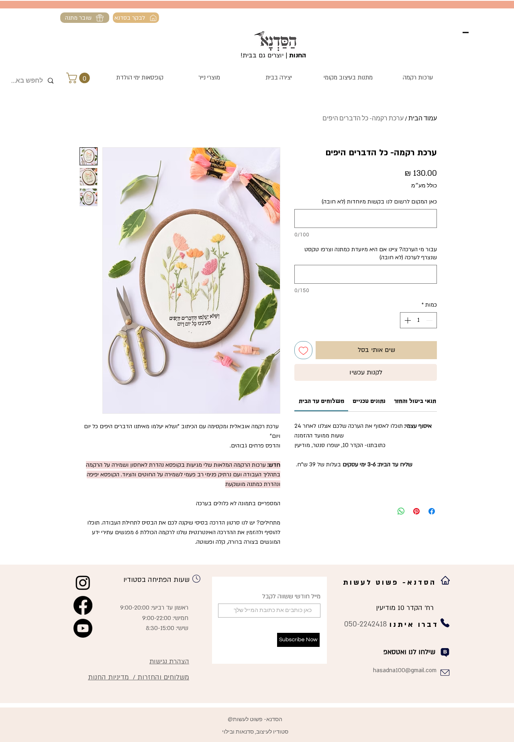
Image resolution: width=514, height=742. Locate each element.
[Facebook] (82, 605)
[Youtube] (82, 628)
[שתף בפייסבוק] (431, 511)
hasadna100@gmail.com (404, 670)
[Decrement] (430, 320)
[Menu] (466, 32)
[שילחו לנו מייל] (445, 673)
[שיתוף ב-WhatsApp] (401, 511)
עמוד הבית (422, 118)
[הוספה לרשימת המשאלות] (303, 350)
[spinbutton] (418, 320)
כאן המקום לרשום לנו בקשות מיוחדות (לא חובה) (379, 201)
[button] (79, 78)
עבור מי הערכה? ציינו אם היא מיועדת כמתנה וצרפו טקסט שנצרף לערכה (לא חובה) (370, 253)
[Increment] (406, 320)
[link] (321, 401)
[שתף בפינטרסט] (416, 511)
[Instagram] (82, 582)
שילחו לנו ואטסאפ (409, 652)
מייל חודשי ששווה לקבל (291, 596)
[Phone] (196, 579)
